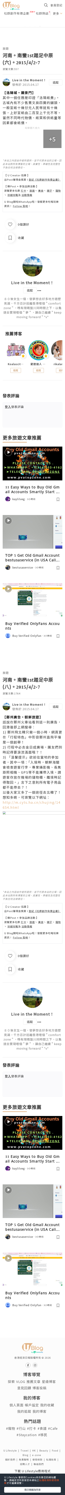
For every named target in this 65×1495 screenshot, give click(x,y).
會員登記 (56, 5)
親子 (49, 190)
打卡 (23, 190)
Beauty (45, 1450)
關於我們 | (12, 1459)
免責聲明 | (25, 1459)
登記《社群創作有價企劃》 (45, 179)
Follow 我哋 (20, 206)
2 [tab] (30, 26)
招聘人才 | (27, 1464)
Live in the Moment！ (29, 80)
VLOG (20, 1381)
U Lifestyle (11, 1450)
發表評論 (14, 406)
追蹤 (56, 82)
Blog (27, 1455)
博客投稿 (39, 1387)
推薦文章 (33, 1381)
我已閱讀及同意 (32, 1489)
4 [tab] (40, 26)
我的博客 (39, 1411)
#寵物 (10, 1428)
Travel (26, 1450)
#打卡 (31, 1428)
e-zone (37, 1455)
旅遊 (6, 48)
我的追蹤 (24, 1411)
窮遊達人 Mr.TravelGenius (38, 364)
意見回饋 (24, 1387)
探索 (11, 1381)
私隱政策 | (53, 1459)
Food (57, 1450)
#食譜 (42, 1428)
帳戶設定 (32, 1405)
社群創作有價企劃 (16, 13)
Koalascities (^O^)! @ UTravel (16, 364)
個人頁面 (17, 1405)
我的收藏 (47, 1405)
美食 (41, 190)
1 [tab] (25, 26)
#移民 (42, 1434)
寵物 (58, 190)
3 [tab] (35, 26)
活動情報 (27, 195)
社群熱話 (42, 13)
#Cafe (53, 1428)
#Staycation (26, 1434)
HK (35, 1450)
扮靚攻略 (13, 195)
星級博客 (49, 1381)
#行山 (21, 1428)
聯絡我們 (39, 1464)
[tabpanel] (32, 22)
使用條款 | (39, 1459)
